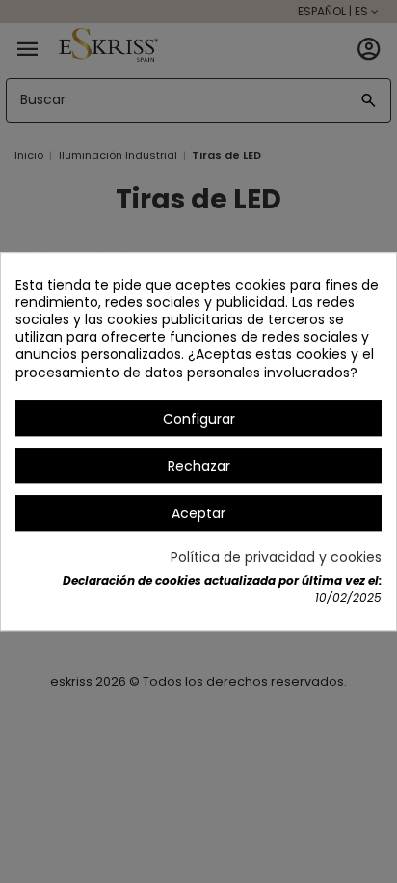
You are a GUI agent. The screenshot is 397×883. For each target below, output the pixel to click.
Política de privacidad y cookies (276, 557)
